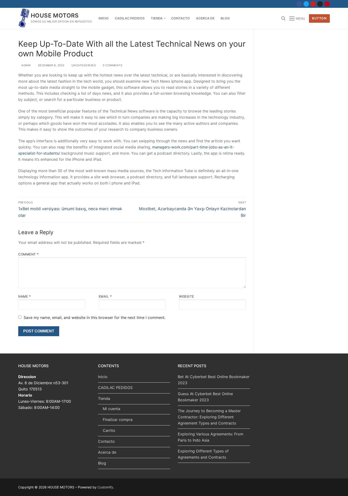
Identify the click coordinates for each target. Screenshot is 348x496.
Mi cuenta (111, 408)
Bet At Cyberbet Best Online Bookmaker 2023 (214, 379)
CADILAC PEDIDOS (115, 387)
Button (319, 18)
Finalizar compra (118, 419)
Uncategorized (83, 65)
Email (105, 296)
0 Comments (112, 65)
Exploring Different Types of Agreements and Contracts (203, 454)
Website (186, 296)
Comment (28, 254)
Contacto (106, 441)
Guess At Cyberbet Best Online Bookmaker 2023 (205, 396)
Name (24, 296)
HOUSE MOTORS (55, 15)
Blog (102, 463)
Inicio (102, 376)
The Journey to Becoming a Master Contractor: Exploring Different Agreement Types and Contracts (209, 416)
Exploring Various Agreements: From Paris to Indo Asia (210, 437)
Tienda (104, 398)
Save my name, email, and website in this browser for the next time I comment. (94, 317)
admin (26, 65)
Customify (105, 487)
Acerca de (107, 452)
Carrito (109, 430)
